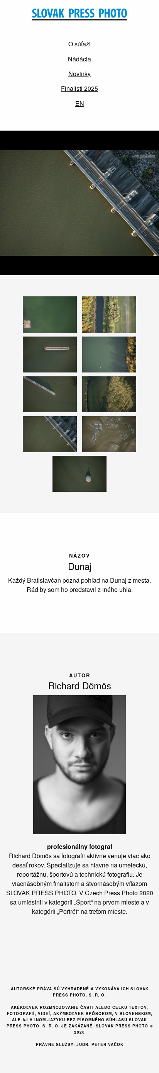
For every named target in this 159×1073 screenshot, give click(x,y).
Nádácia (79, 58)
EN (79, 103)
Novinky (79, 73)
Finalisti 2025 (79, 88)
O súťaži (79, 43)
